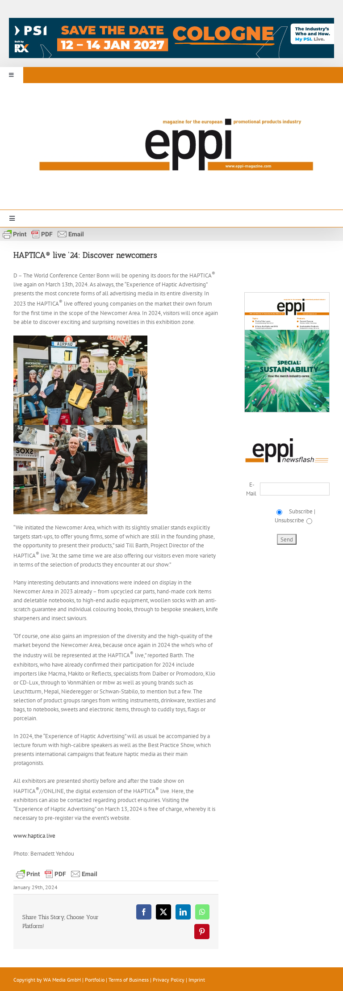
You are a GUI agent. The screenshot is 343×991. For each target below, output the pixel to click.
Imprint (196, 979)
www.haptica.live (34, 836)
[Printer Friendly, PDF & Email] (43, 234)
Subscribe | (300, 511)
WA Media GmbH (62, 979)
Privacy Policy (168, 979)
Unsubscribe (289, 520)
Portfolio (95, 979)
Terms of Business (129, 979)
